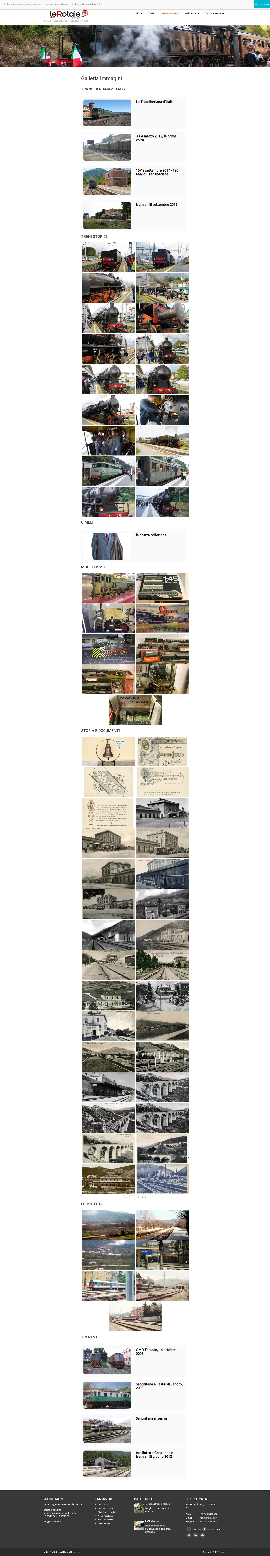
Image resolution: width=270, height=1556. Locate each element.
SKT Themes (219, 1552)
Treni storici (103, 1505)
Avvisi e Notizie (192, 13)
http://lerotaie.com (208, 1521)
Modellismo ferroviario (107, 1512)
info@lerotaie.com (208, 1518)
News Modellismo (105, 1516)
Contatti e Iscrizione (214, 13)
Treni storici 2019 (105, 1508)
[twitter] (188, 1535)
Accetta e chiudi (262, 4)
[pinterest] (202, 1535)
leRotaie (56, 1552)
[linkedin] (195, 1535)
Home (139, 13)
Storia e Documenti (106, 1520)
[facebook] (188, 1529)
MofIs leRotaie (104, 1523)
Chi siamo (152, 13)
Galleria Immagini (170, 13)
